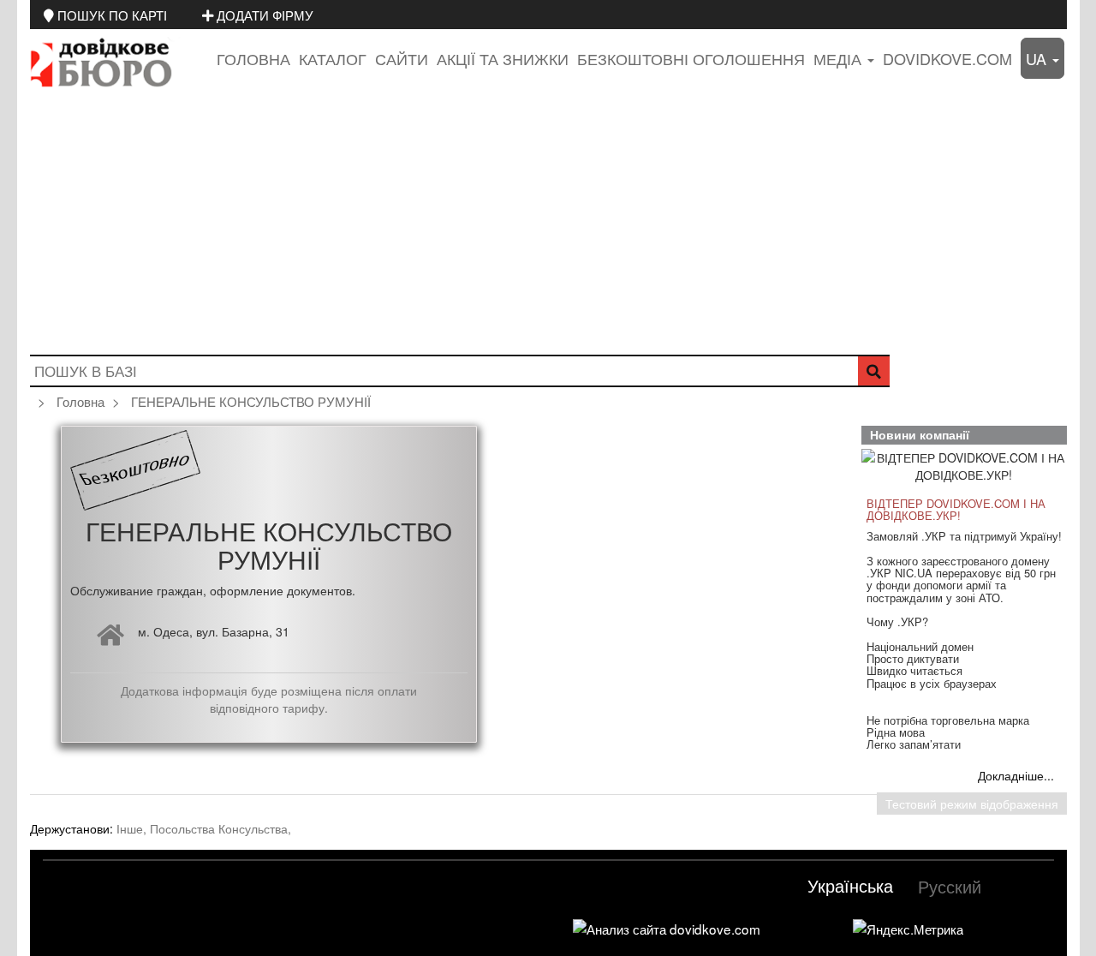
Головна (253, 58)
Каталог (332, 58)
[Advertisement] (548, 226)
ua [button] (1038, 58)
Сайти (401, 58)
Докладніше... (1016, 775)
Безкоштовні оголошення (691, 58)
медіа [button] (839, 58)
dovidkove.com (947, 58)
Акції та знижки (503, 58)
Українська (850, 885)
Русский (949, 886)
